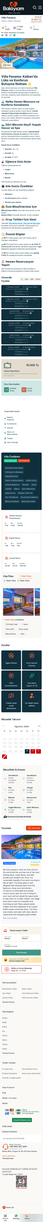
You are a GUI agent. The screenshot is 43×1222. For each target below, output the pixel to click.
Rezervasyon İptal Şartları (31, 1073)
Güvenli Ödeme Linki (21, 1120)
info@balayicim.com (15, 1149)
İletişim (5, 1103)
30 (38, 751)
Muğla (4, 1022)
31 (4, 756)
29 (33, 751)
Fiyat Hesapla (21, 952)
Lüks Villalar (6, 993)
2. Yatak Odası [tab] (10, 581)
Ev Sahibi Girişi (7, 1069)
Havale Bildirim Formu (29, 1069)
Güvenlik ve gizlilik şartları (11, 1078)
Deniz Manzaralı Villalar (30, 993)
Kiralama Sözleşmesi (9, 1073)
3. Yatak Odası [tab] (24, 581)
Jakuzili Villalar (7, 998)
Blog (4, 1093)
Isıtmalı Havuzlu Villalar (30, 998)
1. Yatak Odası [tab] (25, 576)
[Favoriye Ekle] (24, 18)
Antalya (4, 1018)
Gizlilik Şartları (7, 1126)
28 (27, 751)
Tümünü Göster (8, 1002)
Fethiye (4, 1035)
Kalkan (4, 1027)
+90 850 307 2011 (18, 1146)
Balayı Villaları (27, 989)
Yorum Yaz (36, 828)
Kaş (3, 1031)
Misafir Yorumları (9, 1098)
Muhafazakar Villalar (9, 989)
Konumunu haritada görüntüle (19, 816)
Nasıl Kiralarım (8, 1087)
